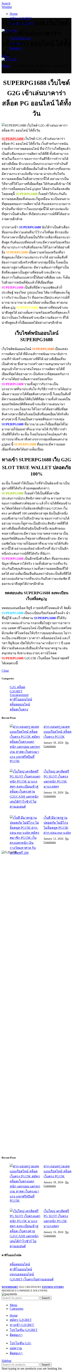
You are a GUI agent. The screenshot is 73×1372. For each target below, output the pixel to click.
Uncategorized (19, 695)
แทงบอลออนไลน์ (22, 1274)
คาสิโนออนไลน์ (21, 699)
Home (6, 65)
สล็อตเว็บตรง (19, 709)
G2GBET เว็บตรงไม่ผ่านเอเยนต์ (32, 1279)
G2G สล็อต (17, 687)
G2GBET (16, 691)
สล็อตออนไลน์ (20, 704)
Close (5, 670)
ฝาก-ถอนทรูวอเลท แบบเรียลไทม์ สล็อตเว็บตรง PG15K (57, 731)
